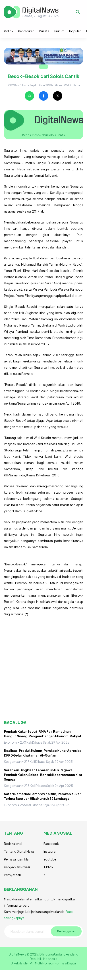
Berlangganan (66, 931)
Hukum (59, 31)
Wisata (44, 31)
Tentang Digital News (19, 851)
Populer (75, 31)
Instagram (51, 851)
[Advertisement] (43, 668)
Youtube (50, 859)
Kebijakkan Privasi (17, 867)
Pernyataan (12, 875)
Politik (8, 31)
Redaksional (13, 844)
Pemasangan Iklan (17, 859)
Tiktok (48, 867)
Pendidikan (26, 31)
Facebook (51, 844)
